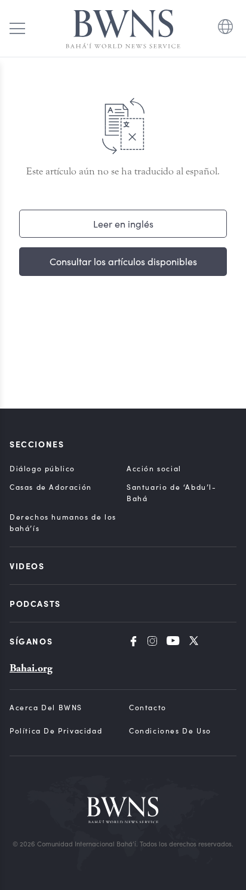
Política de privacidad (56, 730)
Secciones (37, 444)
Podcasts (35, 603)
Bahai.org (31, 668)
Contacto (148, 707)
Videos (27, 566)
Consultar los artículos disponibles (123, 261)
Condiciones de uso (170, 730)
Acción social (154, 468)
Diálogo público (42, 468)
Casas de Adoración (51, 487)
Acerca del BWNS (46, 707)
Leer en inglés (123, 223)
